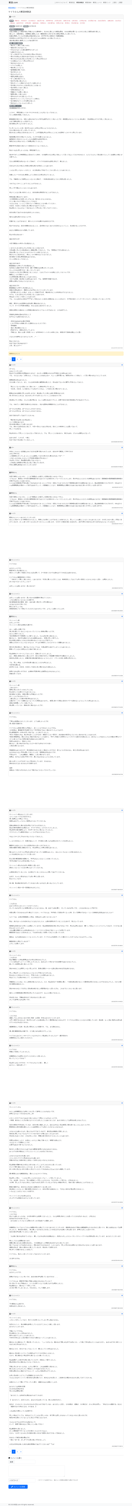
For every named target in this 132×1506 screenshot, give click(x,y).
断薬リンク (107, 2)
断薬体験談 (80, 2)
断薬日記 (72, 2)
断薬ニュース (97, 2)
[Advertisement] (66, 541)
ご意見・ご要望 (117, 2)
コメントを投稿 (19, 1487)
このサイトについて (60, 2)
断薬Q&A (88, 2)
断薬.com (13, 2)
